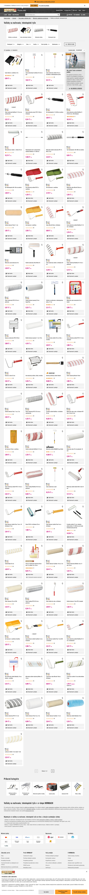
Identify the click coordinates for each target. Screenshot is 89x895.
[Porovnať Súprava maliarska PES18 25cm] (21, 320)
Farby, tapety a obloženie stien (24, 18)
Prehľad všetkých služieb (29, 858)
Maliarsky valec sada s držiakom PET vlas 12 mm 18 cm (75, 412)
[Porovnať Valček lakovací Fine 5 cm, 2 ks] (41, 698)
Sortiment (14, 18)
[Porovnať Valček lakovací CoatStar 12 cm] (62, 698)
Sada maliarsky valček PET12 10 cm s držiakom (13, 487)
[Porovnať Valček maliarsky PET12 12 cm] (21, 698)
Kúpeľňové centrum (50, 860)
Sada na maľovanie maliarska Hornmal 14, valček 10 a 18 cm (34, 564)
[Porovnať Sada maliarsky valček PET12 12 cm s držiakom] (83, 320)
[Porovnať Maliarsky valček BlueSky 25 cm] (83, 698)
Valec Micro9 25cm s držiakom (53, 225)
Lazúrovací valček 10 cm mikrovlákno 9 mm (75, 677)
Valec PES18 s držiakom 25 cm (33, 524)
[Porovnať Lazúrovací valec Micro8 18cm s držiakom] (62, 658)
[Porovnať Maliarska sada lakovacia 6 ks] (21, 244)
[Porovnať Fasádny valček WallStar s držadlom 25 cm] (62, 393)
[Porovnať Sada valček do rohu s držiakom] (62, 583)
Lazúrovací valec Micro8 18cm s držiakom (53, 677)
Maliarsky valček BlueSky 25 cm (74, 716)
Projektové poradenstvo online (30, 863)
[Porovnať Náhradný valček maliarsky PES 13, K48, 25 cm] (62, 131)
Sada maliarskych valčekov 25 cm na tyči (34, 73)
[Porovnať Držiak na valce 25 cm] (21, 357)
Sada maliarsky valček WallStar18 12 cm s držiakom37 (75, 639)
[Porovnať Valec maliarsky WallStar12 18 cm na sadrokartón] (21, 94)
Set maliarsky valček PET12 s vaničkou (32, 188)
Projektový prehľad (28, 860)
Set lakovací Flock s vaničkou (11, 449)
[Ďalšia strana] (52, 771)
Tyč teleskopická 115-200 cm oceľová (54, 112)
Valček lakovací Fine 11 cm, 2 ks (12, 411)
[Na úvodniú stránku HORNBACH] (10, 10)
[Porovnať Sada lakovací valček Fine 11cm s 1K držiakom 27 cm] (21, 506)
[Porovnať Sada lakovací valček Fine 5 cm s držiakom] (62, 506)
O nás (69, 858)
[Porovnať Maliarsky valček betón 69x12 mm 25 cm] (83, 468)
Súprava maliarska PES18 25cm (12, 338)
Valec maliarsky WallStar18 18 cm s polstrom (75, 263)
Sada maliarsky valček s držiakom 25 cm (54, 263)
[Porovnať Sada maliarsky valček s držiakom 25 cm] (62, 244)
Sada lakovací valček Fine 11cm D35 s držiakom (54, 639)
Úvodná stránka (7, 18)
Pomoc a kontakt (5, 858)
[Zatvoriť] (84, 5)
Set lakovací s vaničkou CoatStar (12, 639)
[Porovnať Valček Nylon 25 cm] (21, 545)
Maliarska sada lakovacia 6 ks (12, 262)
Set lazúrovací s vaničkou (52, 187)
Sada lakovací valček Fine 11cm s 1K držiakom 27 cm (13, 525)
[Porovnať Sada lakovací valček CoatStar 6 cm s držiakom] (41, 621)
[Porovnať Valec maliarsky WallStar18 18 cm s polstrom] (83, 244)
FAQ (2, 855)
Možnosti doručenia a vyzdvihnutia (9, 867)
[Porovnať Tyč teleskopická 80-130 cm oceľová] (21, 169)
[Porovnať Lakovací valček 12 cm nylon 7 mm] (21, 733)
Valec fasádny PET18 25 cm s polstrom (32, 602)
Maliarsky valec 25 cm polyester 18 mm (75, 449)
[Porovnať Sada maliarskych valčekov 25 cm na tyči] (41, 55)
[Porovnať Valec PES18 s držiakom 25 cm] (41, 506)
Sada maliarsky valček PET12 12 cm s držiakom (75, 338)
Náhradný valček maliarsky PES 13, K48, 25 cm (54, 150)
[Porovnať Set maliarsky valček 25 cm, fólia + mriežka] (62, 320)
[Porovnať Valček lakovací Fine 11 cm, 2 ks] (21, 393)
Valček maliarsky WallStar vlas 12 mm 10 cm (74, 564)
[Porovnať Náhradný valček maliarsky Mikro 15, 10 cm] (41, 658)
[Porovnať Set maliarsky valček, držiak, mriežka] (41, 357)
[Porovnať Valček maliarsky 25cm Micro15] (41, 244)
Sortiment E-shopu (28, 855)
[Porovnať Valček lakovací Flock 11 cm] (21, 207)
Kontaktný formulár (5, 860)
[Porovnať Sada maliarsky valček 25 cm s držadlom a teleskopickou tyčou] (62, 55)
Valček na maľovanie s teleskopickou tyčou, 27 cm (54, 301)
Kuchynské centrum (50, 858)
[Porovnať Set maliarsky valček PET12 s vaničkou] (41, 169)
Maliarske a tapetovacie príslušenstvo (40, 18)
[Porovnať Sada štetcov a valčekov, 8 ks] (21, 55)
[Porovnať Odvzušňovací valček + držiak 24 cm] (21, 131)
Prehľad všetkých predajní (52, 855)
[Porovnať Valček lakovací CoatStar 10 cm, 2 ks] (62, 545)
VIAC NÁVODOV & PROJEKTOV (76, 88)
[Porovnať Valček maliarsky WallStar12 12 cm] (41, 431)
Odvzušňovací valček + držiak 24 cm (13, 150)
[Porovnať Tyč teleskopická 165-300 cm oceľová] (83, 131)
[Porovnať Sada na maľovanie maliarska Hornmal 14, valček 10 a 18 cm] (41, 545)
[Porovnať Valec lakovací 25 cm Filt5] (21, 583)
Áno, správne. (34, 5)
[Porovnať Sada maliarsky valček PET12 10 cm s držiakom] (21, 468)
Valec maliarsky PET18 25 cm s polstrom (12, 301)
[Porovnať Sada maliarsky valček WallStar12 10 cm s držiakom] (83, 207)
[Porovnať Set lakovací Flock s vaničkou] (21, 431)
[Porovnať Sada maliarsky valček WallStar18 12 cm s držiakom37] (83, 621)
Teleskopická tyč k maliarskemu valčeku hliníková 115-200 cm (33, 150)
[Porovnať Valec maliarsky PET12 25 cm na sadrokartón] (41, 393)
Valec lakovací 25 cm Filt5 (11, 601)
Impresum (70, 860)
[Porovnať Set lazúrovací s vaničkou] (62, 169)
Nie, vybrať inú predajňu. (44, 5)
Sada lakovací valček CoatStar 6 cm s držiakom (34, 639)
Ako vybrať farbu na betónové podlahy (74, 71)
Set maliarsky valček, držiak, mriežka (34, 375)
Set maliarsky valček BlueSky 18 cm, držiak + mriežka (13, 677)
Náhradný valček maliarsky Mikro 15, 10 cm (34, 677)
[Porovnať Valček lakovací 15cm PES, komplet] (83, 583)
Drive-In (48, 865)
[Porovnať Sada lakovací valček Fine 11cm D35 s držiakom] (62, 621)
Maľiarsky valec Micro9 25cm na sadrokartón (74, 188)
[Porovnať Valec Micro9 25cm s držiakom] (62, 207)
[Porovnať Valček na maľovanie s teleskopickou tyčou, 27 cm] (62, 282)
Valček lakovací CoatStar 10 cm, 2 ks (54, 563)
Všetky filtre (71, 44)
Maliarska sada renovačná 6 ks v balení (74, 301)
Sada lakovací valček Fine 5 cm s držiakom (53, 525)
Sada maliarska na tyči (51, 486)
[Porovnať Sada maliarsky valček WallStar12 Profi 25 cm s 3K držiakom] (83, 94)
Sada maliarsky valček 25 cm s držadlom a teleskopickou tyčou (53, 73)
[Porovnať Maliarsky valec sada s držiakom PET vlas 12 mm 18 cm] (83, 393)
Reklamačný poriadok (73, 867)
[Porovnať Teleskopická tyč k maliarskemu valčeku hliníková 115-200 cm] (41, 131)
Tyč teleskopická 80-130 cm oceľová (13, 187)
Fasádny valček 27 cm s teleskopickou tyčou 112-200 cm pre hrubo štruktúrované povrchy (75, 526)
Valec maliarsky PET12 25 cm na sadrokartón (33, 412)
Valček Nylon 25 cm (9, 563)
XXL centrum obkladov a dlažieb (54, 863)
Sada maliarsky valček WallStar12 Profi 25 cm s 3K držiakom (74, 113)
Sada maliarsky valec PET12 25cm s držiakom (34, 113)
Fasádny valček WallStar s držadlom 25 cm (54, 412)
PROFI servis (26, 865)
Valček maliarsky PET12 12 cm (12, 716)
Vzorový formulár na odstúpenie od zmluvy (9, 863)
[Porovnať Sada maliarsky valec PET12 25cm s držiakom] (41, 94)
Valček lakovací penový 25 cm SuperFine (32, 301)
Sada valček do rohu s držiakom (53, 601)
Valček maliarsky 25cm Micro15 (33, 262)
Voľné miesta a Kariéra (73, 855)
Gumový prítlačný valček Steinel (53, 375)
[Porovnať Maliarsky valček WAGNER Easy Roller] (62, 431)
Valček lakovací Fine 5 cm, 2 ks (33, 716)
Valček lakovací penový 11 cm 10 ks (34, 338)
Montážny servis (27, 867)
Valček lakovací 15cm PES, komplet (75, 601)
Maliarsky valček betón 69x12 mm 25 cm (75, 487)
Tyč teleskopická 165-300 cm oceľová (75, 150)
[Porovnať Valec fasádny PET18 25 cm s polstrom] (41, 583)
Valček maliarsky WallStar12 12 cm (34, 449)
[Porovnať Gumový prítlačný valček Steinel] (62, 357)
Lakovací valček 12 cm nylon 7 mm (13, 751)
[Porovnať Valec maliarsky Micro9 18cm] (83, 357)
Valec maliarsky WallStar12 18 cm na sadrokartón (13, 113)
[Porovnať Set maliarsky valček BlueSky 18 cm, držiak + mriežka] (21, 658)
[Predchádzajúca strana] (36, 771)
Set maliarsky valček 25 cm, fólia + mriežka (54, 338)
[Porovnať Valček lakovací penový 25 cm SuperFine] (41, 282)
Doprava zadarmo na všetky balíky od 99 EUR (46, 1)
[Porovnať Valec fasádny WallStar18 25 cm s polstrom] (41, 468)
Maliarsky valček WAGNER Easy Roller (54, 449)
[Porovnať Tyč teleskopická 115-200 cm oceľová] (62, 94)
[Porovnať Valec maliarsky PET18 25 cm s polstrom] (21, 282)
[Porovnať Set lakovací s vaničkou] (41, 207)
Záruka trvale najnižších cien (75, 863)
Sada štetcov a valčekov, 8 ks (11, 73)
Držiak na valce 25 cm (10, 375)
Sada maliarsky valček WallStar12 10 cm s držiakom (75, 225)
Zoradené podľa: (72, 50)
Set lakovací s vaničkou (31, 225)
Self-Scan (48, 867)
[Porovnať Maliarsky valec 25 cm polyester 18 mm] (83, 431)
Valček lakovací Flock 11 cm (11, 225)
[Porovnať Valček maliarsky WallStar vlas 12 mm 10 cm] (83, 545)
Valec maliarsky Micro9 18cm (73, 375)
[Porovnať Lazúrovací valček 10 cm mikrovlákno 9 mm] (83, 658)
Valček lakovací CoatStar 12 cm (53, 716)
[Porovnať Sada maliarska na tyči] (62, 468)
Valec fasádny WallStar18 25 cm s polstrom (33, 487)
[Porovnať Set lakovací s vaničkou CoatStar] (21, 621)
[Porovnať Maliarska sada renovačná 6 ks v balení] (83, 282)
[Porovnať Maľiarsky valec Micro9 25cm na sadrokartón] (83, 169)
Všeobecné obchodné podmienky (76, 865)
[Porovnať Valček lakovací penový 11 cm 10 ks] (41, 320)
